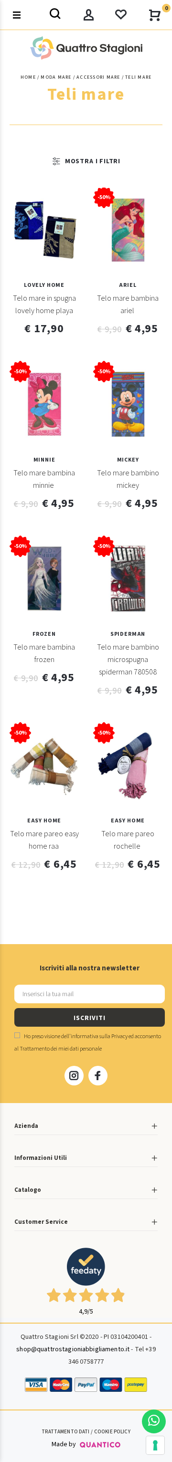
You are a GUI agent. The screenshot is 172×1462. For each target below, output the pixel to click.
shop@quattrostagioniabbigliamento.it (72, 1349)
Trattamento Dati (65, 1431)
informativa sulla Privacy (99, 1036)
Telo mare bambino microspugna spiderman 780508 (128, 659)
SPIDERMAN (127, 634)
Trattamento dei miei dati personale (61, 1049)
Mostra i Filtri (92, 161)
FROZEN (44, 634)
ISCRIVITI (89, 1018)
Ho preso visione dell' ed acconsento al (87, 1042)
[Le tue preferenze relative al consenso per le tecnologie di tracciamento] (155, 1445)
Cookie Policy (112, 1431)
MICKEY (128, 460)
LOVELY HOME (44, 285)
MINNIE (44, 460)
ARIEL (127, 285)
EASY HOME (44, 821)
